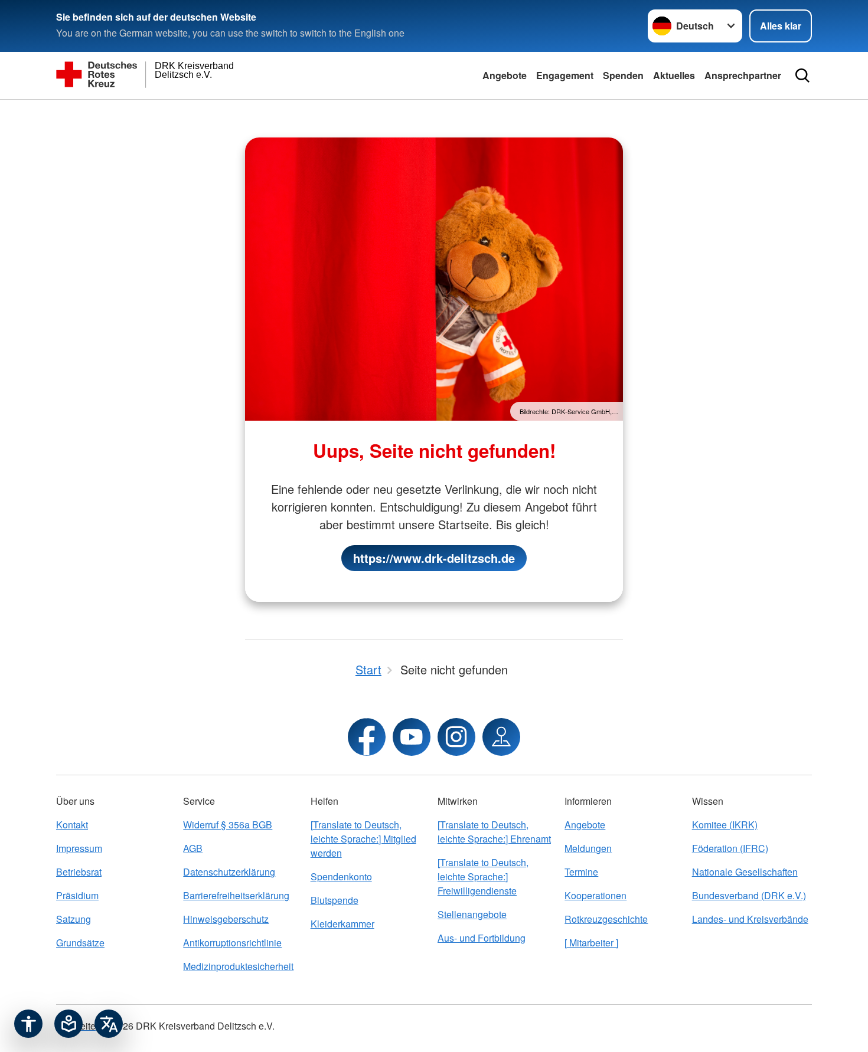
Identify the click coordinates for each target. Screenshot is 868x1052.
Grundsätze (80, 942)
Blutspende (334, 900)
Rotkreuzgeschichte (606, 919)
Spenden (623, 75)
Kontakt (72, 824)
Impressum (79, 848)
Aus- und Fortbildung (482, 938)
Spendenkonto (341, 876)
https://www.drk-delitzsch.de (434, 557)
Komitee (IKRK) (725, 824)
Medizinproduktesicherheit (238, 966)
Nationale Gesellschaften (745, 872)
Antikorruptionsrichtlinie (232, 942)
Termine (581, 872)
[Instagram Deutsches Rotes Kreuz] (456, 737)
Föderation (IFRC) (730, 848)
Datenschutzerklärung (229, 872)
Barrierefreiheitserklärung (236, 895)
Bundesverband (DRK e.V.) (749, 895)
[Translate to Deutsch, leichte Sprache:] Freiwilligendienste (483, 876)
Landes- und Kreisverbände (750, 919)
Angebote (504, 75)
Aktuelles (674, 75)
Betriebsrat (79, 872)
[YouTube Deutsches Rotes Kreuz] (411, 737)
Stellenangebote (472, 914)
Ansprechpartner (742, 75)
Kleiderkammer (342, 923)
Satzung (73, 919)
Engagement (564, 75)
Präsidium (77, 895)
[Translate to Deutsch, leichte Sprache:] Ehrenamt (494, 831)
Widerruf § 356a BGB (227, 824)
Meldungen (588, 848)
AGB (193, 848)
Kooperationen (595, 895)
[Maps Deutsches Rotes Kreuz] (501, 737)
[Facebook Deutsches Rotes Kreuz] (367, 737)
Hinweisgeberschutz (226, 919)
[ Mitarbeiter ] (591, 942)
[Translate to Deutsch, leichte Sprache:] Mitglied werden (363, 839)
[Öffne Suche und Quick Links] (802, 75)
